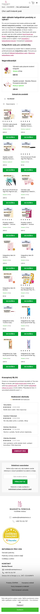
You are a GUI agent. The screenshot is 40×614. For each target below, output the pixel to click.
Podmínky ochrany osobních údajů (12, 555)
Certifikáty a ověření (8, 559)
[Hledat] (29, 2)
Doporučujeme (10, 104)
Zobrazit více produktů (20, 94)
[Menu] (37, 3)
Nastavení (20, 605)
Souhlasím (20, 609)
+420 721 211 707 (22, 521)
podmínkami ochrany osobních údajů (20, 489)
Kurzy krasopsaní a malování (20, 586)
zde (20, 602)
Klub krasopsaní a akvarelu (20, 590)
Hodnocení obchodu (20, 397)
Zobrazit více (20, 451)
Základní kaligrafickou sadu (18, 53)
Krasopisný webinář (28, 583)
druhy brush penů (21, 383)
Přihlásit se (20, 481)
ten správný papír (11, 385)
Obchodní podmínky (8, 552)
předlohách (28, 41)
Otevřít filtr (9, 99)
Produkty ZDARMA (12, 583)
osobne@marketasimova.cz (21, 517)
